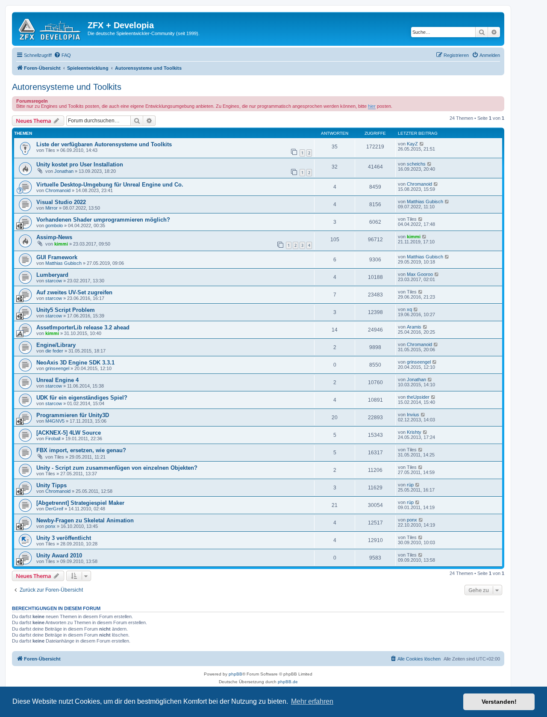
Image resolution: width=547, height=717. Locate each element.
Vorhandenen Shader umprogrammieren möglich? (103, 219)
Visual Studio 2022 (61, 202)
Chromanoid (58, 190)
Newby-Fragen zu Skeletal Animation (85, 520)
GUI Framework (56, 257)
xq (409, 309)
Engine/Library (56, 345)
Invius (413, 414)
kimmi (61, 243)
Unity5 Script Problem (65, 310)
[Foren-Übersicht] (51, 27)
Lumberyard (52, 275)
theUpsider (418, 397)
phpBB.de (288, 681)
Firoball (52, 438)
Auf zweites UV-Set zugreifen (74, 292)
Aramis (414, 326)
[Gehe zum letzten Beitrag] (422, 143)
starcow (53, 280)
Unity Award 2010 (59, 555)
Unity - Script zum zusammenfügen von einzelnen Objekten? (116, 468)
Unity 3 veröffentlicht (63, 538)
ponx (50, 526)
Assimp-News (54, 237)
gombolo (54, 225)
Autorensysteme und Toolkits (66, 87)
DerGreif (54, 508)
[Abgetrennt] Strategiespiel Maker (80, 503)
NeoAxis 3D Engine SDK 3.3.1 (75, 362)
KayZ (412, 143)
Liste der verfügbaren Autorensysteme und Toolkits (104, 144)
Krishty (414, 432)
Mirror (51, 207)
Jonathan (64, 171)
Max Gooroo (420, 274)
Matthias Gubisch (425, 201)
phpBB (235, 674)
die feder (54, 350)
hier (372, 106)
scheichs (416, 163)
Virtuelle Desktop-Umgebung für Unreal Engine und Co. (109, 184)
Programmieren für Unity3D (72, 415)
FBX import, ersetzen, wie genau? (81, 450)
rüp (410, 484)
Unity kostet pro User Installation (79, 164)
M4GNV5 (55, 421)
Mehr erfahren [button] (312, 701)
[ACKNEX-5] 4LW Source (68, 433)
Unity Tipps (51, 485)
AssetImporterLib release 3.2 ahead (82, 327)
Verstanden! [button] (499, 701)
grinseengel (57, 368)
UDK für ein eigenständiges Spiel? (81, 397)
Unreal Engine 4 (57, 380)
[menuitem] (62, 55)
